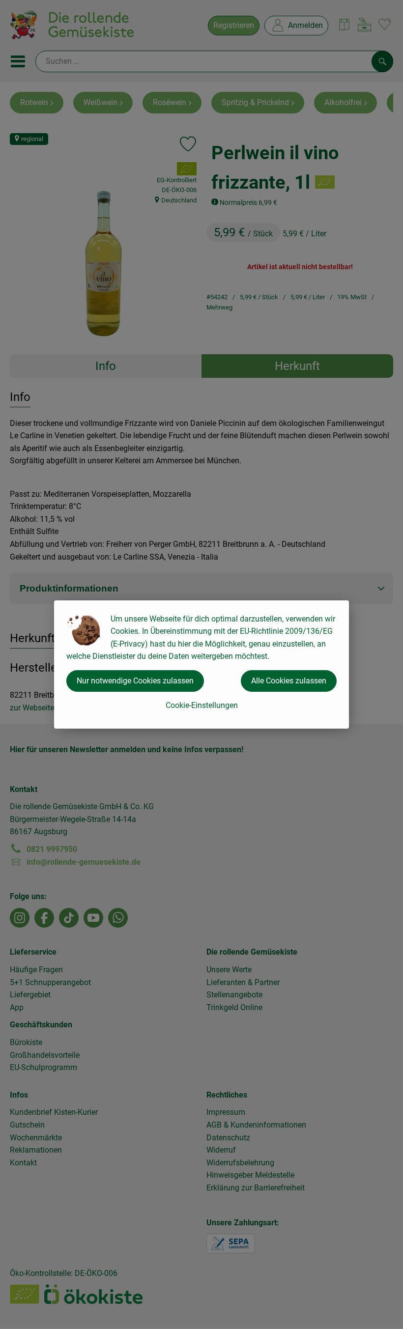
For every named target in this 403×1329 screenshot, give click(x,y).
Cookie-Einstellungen (202, 705)
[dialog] (201, 664)
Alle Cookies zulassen (288, 680)
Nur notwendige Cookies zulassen (135, 680)
